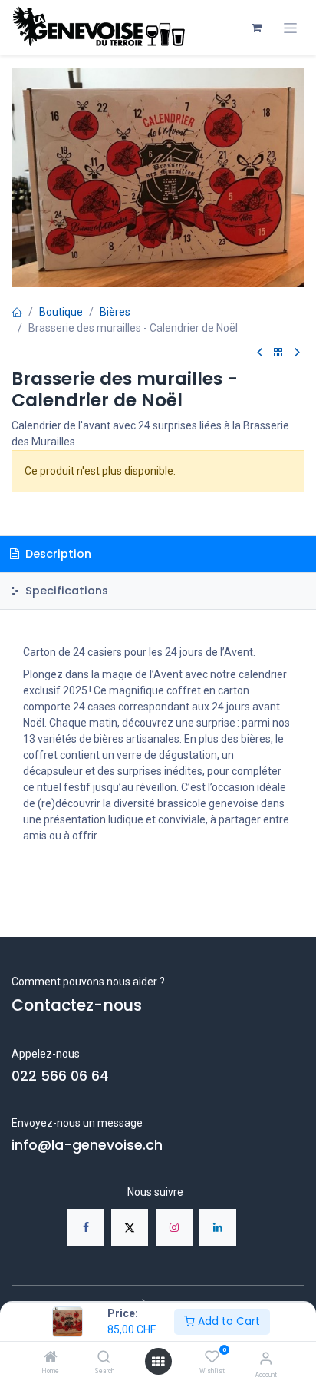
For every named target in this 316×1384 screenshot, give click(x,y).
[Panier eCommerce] (256, 27)
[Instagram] (174, 1227)
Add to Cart (227, 1321)
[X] (129, 1227)
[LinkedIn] (217, 1227)
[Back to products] (278, 353)
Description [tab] (56, 553)
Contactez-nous (77, 1005)
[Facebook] (85, 1227)
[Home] (51, 1358)
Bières (115, 312)
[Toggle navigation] (290, 28)
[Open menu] (158, 1362)
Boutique (61, 312)
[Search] (104, 1358)
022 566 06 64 (60, 1076)
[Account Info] (265, 1358)
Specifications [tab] (65, 590)
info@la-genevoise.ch (87, 1145)
